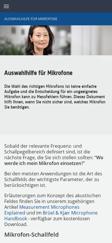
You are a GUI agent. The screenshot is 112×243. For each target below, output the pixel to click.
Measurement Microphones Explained (42, 210)
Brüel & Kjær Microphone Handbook (51, 216)
